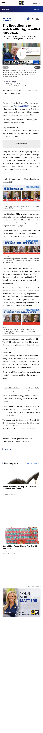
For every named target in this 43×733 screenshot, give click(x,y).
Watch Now (37, 3)
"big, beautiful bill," (21, 106)
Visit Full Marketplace (33, 463)
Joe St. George (10, 82)
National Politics (8, 19)
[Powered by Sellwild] (37, 586)
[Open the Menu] (3, 3)
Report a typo (8, 449)
